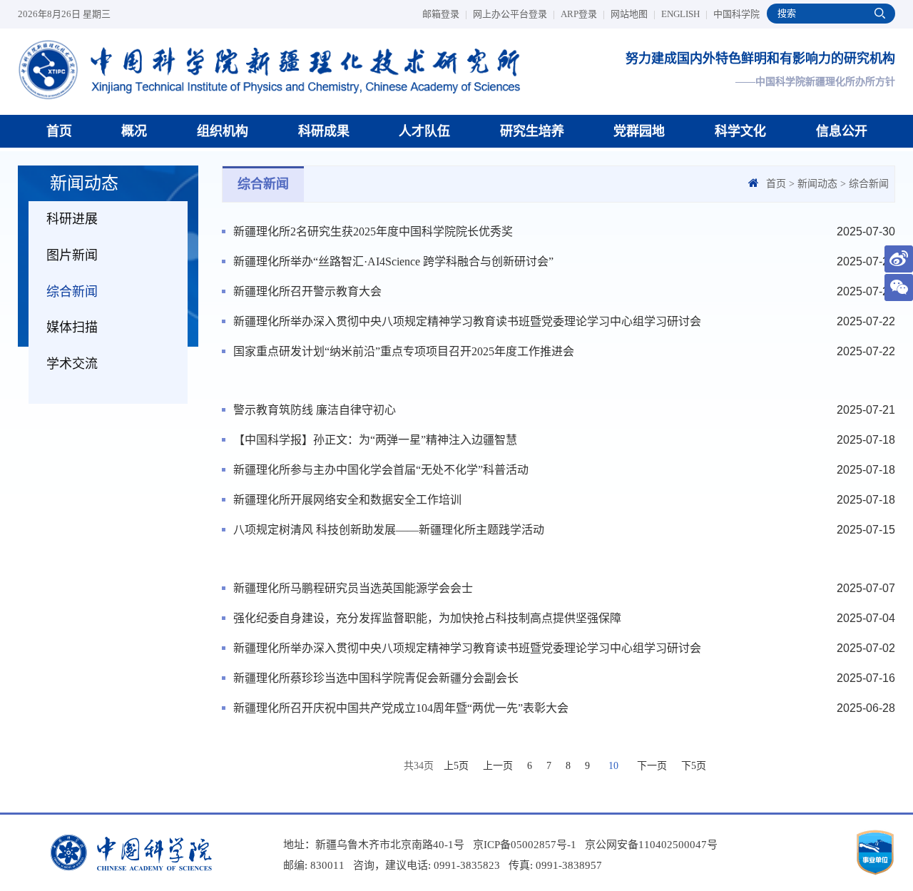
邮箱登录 (444, 14)
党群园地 (639, 131)
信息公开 (841, 131)
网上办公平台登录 (514, 14)
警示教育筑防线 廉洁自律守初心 (314, 410)
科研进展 (72, 219)
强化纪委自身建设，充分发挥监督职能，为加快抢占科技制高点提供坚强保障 (427, 618)
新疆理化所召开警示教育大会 (307, 291)
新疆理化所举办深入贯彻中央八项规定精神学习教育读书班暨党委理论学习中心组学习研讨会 (467, 321)
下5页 (693, 765)
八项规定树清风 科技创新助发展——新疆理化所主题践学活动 (388, 530)
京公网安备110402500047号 (651, 844)
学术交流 (72, 364)
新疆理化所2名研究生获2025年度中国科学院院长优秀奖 (373, 231)
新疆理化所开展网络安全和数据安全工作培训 (347, 500)
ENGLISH (684, 14)
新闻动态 (817, 183)
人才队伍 (424, 131)
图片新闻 (72, 255)
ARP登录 (583, 14)
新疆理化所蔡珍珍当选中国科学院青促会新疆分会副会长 (376, 678)
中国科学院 (736, 14)
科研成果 (324, 131)
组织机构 (222, 131)
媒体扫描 (72, 327)
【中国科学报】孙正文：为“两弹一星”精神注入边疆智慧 (375, 440)
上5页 (456, 765)
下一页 (652, 765)
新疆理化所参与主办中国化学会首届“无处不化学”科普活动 (381, 470)
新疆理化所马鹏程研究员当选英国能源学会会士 (353, 588)
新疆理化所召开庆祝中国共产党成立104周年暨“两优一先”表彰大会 (400, 708)
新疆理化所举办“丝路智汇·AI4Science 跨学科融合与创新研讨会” (393, 261)
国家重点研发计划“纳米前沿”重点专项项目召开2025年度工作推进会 (403, 351)
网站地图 (633, 14)
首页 (59, 131)
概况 (134, 131)
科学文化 (740, 131)
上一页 (498, 765)
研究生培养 (532, 131)
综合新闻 (72, 292)
